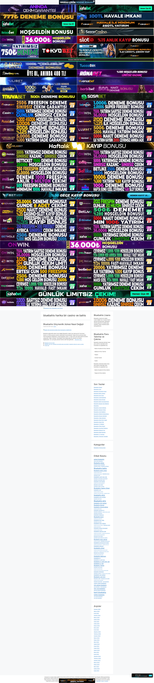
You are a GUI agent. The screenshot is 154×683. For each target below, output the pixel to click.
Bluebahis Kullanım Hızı (99, 430)
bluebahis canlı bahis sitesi (99, 480)
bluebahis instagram (99, 515)
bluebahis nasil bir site (100, 531)
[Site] (38, 105)
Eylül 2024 (96, 629)
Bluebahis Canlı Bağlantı (100, 412)
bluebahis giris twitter (100, 497)
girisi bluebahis (103, 586)
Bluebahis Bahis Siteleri (99, 393)
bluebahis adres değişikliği (99, 464)
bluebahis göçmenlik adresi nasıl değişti (61, 344)
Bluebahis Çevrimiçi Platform (101, 428)
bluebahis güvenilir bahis (98, 508)
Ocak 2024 (96, 646)
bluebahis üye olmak (105, 578)
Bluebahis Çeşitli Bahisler (100, 397)
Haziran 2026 (97, 609)
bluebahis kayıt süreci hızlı (98, 518)
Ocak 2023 (96, 670)
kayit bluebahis (100, 592)
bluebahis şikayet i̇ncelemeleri (98, 580)
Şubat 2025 (96, 619)
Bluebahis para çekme (100, 539)
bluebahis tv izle (99, 563)
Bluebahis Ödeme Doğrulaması (101, 414)
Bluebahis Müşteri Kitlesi (100, 409)
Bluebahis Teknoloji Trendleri (101, 436)
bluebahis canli (97, 475)
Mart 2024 (96, 642)
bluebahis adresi (97, 466)
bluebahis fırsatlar (107, 493)
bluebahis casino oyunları (99, 486)
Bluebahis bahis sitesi (100, 470)
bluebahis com (97, 490)
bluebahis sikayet (98, 546)
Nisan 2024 (96, 640)
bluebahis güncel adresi (101, 507)
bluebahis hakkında (98, 511)
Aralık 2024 (96, 623)
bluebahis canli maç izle (100, 477)
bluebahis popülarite (97, 541)
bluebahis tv (97, 558)
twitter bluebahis (99, 595)
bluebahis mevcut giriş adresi (98, 525)
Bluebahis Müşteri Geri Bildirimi (101, 403)
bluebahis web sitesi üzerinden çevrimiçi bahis (101, 570)
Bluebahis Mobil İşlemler (100, 432)
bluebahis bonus (106, 473)
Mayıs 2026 (96, 611)
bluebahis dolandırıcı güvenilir (98, 491)
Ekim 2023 (96, 652)
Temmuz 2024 (97, 633)
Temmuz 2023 (97, 658)
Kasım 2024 (97, 625)
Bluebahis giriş (100, 501)
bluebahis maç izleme (100, 523)
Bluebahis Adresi (98, 387)
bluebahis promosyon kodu (101, 543)
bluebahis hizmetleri (98, 513)
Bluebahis (96, 405)
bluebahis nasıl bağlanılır (98, 533)
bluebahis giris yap (48, 344)
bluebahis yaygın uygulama (106, 573)
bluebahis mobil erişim (97, 526)
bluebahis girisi (99, 495)
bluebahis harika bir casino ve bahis (76, 344)
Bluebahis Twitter (99, 565)
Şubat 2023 (97, 668)
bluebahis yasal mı (97, 573)
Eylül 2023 (96, 654)
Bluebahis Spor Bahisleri (99, 553)
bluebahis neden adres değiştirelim (99, 534)
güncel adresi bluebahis (100, 590)
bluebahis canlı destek (99, 481)
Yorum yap (47, 345)
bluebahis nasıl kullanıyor (106, 533)
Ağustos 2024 (97, 631)
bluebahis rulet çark (106, 544)
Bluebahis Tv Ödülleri (99, 424)
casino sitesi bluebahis (100, 583)
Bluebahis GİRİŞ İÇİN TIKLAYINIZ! (77, 59)
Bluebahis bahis (100, 468)
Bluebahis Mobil (107, 525)
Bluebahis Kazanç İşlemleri (100, 416)
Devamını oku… (78, 339)
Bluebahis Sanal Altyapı (99, 399)
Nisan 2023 (96, 664)
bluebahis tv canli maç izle (102, 561)
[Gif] (77, 146)
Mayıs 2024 (96, 638)
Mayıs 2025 (96, 617)
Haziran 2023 (97, 660)
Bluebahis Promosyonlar (50, 342)
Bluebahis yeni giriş (99, 577)
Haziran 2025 (97, 615)
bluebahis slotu (96, 551)
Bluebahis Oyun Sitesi (98, 536)
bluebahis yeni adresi (99, 575)
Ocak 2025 (96, 621)
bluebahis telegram (100, 556)
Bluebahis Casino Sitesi (102, 488)
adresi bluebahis (99, 459)
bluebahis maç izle (97, 521)
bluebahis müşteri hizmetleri (100, 528)
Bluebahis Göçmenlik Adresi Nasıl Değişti (63, 324)
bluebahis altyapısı (105, 466)
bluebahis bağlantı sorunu (98, 472)
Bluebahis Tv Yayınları (99, 434)
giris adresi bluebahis (100, 585)
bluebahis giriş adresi (100, 503)
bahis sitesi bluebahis (98, 461)
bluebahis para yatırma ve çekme (100, 537)
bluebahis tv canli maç (99, 560)
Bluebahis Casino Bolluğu (100, 407)
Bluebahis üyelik (97, 578)
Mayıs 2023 (96, 662)
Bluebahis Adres (99, 463)
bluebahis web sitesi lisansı (98, 568)
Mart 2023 (96, 666)
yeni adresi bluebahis (98, 596)
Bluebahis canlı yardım (98, 484)
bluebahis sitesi (99, 548)
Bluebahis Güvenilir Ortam (100, 391)
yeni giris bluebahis (98, 598)
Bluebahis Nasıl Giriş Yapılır (100, 420)
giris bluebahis (97, 586)
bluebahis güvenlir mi (99, 510)
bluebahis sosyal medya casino (104, 551)
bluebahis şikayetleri (98, 581)
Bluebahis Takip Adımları (100, 418)
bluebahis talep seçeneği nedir (98, 554)
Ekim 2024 (96, 627)
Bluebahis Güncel (99, 505)
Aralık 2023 (96, 648)
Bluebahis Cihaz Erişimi (99, 426)
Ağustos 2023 (97, 656)
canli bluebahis (106, 581)
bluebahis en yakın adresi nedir (98, 493)
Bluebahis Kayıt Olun (99, 395)
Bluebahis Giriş (97, 389)
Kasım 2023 (97, 650)
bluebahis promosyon (105, 541)
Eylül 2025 (96, 613)
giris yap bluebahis (99, 588)
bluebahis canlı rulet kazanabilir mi (99, 483)
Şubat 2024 (97, 644)
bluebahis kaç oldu (99, 520)
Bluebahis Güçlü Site (99, 422)
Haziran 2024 (97, 636)
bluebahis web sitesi (98, 567)
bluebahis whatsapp (99, 571)
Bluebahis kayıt (98, 517)
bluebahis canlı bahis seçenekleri (100, 478)
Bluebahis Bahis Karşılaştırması (101, 401)
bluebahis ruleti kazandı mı (98, 544)
